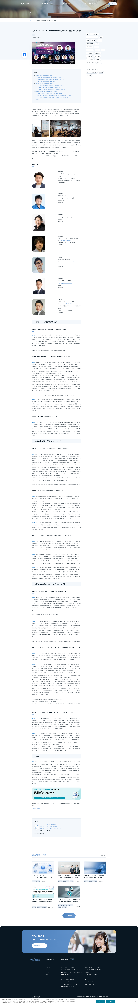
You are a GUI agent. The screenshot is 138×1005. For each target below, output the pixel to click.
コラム (73, 3)
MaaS (97, 43)
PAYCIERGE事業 (90, 43)
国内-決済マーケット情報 (91, 72)
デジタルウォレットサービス (66, 977)
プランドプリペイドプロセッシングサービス (69, 969)
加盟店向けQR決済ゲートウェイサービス (69, 984)
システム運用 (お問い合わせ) (90, 984)
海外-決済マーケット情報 (91, 69)
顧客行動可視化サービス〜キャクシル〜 (68, 986)
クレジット (93, 66)
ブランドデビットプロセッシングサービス (69, 967)
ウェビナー (98, 59)
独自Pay (96, 46)
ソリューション (54, 3)
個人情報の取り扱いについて (91, 996)
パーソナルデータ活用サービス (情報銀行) (93, 969)
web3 (33, 34)
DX (87, 66)
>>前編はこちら (36, 808)
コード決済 (89, 75)
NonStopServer (90, 50)
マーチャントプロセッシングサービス (92, 964)
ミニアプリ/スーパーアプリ (92, 37)
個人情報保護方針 (80, 996)
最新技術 (97, 50)
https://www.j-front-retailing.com (67, 304)
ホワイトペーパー (92, 3)
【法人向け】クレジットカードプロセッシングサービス (71, 972)
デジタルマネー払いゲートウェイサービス (93, 967)
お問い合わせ (113, 3)
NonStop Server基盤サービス (66, 981)
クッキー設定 (101, 1001)
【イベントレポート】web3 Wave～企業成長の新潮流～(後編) (45, 20)
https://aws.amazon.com (65, 240)
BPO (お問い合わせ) (89, 981)
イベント (84, 3)
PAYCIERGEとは (46, 3)
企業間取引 (100, 66)
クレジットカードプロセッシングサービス (69, 964)
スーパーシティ (90, 59)
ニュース (62, 3)
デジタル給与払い (94, 34)
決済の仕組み (97, 53)
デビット (99, 62)
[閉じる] (135, 1001)
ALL (87, 34)
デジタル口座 (89, 56)
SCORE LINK (87, 972)
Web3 (86, 979)
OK (111, 1001)
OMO (88, 40)
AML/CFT (101, 72)
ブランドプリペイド (90, 62)
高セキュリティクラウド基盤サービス (68, 979)
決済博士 (93, 40)
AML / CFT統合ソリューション (91, 974)
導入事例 (68, 3)
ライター (78, 3)
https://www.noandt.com (65, 283)
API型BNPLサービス (65, 974)
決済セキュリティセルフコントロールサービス (94, 977)
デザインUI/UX (89, 53)
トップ (27, 20)
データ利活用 (89, 46)
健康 (101, 37)
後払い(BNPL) (97, 56)
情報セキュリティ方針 (103, 996)
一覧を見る (72, 959)
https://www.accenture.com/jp (67, 261)
